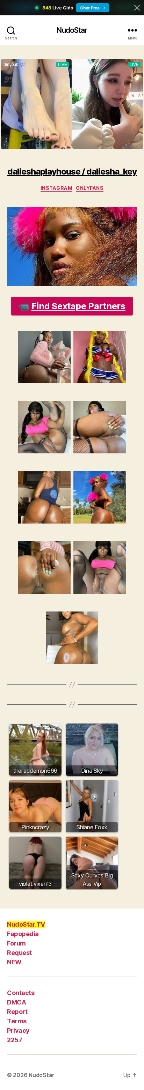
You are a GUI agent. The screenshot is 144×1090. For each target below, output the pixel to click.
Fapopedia (23, 933)
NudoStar (72, 30)
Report (17, 1011)
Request (19, 952)
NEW (14, 962)
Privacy (18, 1030)
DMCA (16, 1002)
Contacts (20, 992)
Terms (17, 1021)
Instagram (57, 188)
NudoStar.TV (26, 924)
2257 (14, 1040)
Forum (16, 943)
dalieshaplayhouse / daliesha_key (72, 171)
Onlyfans (89, 188)
